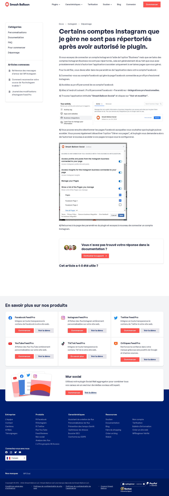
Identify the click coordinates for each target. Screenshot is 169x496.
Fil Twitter (40, 426)
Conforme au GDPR (77, 437)
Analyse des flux (43, 440)
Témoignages (11, 433)
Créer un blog (112, 433)
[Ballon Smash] (17, 4)
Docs (61, 24)
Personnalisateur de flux (79, 423)
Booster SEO (74, 433)
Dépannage (86, 24)
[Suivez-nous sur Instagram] (11, 452)
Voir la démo (44, 330)
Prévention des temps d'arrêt (81, 426)
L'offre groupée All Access (47, 444)
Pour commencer (16, 47)
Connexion (131, 4)
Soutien (106, 4)
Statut (108, 437)
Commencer (152, 4)
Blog (119, 4)
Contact (9, 423)
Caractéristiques (72, 4)
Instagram (72, 24)
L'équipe (9, 419)
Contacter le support (93, 256)
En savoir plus (76, 357)
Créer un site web (140, 430)
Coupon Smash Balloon (107, 487)
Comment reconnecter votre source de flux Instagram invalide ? (25, 82)
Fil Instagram (41, 423)
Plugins (55, 4)
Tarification (93, 4)
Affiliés (8, 430)
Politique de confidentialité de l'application (78, 487)
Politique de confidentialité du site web (48, 487)
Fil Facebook (41, 419)
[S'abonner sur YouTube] (19, 452)
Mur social (40, 437)
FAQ (10, 42)
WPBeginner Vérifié (140, 433)
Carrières (9, 426)
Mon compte (138, 419)
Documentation (16, 37)
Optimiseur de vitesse (78, 430)
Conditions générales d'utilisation (14, 487)
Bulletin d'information (141, 426)
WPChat (26, 473)
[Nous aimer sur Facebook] (6, 452)
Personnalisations (17, 32)
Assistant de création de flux (81, 419)
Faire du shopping (113, 430)
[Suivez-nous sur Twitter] (15, 452)
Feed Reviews (42, 433)
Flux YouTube (41, 430)
